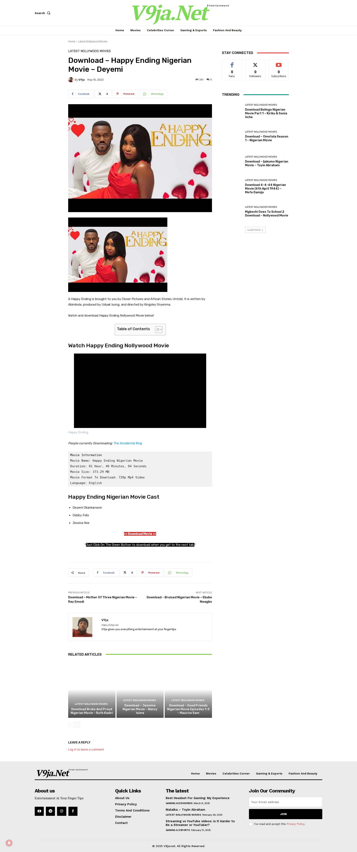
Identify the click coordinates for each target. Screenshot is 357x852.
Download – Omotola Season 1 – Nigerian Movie (266, 138)
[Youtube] (39, 811)
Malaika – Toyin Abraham (185, 809)
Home (71, 41)
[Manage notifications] (9, 843)
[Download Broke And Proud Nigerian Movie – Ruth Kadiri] (91, 689)
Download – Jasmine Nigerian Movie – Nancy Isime (140, 709)
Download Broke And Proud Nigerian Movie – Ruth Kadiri (92, 711)
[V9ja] (71, 79)
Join (283, 814)
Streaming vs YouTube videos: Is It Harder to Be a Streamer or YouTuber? (200, 823)
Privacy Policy (295, 824)
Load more (254, 230)
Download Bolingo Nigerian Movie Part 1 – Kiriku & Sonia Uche (266, 113)
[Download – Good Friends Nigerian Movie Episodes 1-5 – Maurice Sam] (188, 689)
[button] (43, 13)
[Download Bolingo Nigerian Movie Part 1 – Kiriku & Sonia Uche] (232, 111)
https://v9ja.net (109, 625)
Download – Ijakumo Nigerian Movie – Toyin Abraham (266, 163)
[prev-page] (70, 724)
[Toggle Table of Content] (156, 329)
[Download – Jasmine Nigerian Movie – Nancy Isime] (140, 689)
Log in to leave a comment (86, 749)
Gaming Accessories (179, 803)
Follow (255, 62)
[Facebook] (72, 811)
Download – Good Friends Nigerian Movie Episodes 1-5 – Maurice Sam (188, 709)
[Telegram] (50, 811)
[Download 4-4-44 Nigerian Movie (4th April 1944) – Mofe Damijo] (232, 187)
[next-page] (77, 724)
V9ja (82, 79)
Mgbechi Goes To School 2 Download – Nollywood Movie (266, 213)
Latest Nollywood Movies (92, 41)
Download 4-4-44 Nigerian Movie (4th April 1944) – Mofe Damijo (265, 188)
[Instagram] (61, 811)
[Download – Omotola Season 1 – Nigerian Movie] (232, 136)
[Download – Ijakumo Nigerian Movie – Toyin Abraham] (232, 161)
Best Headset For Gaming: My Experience (198, 798)
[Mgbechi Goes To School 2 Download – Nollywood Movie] (232, 212)
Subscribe (279, 62)
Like (232, 62)
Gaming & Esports (178, 830)
